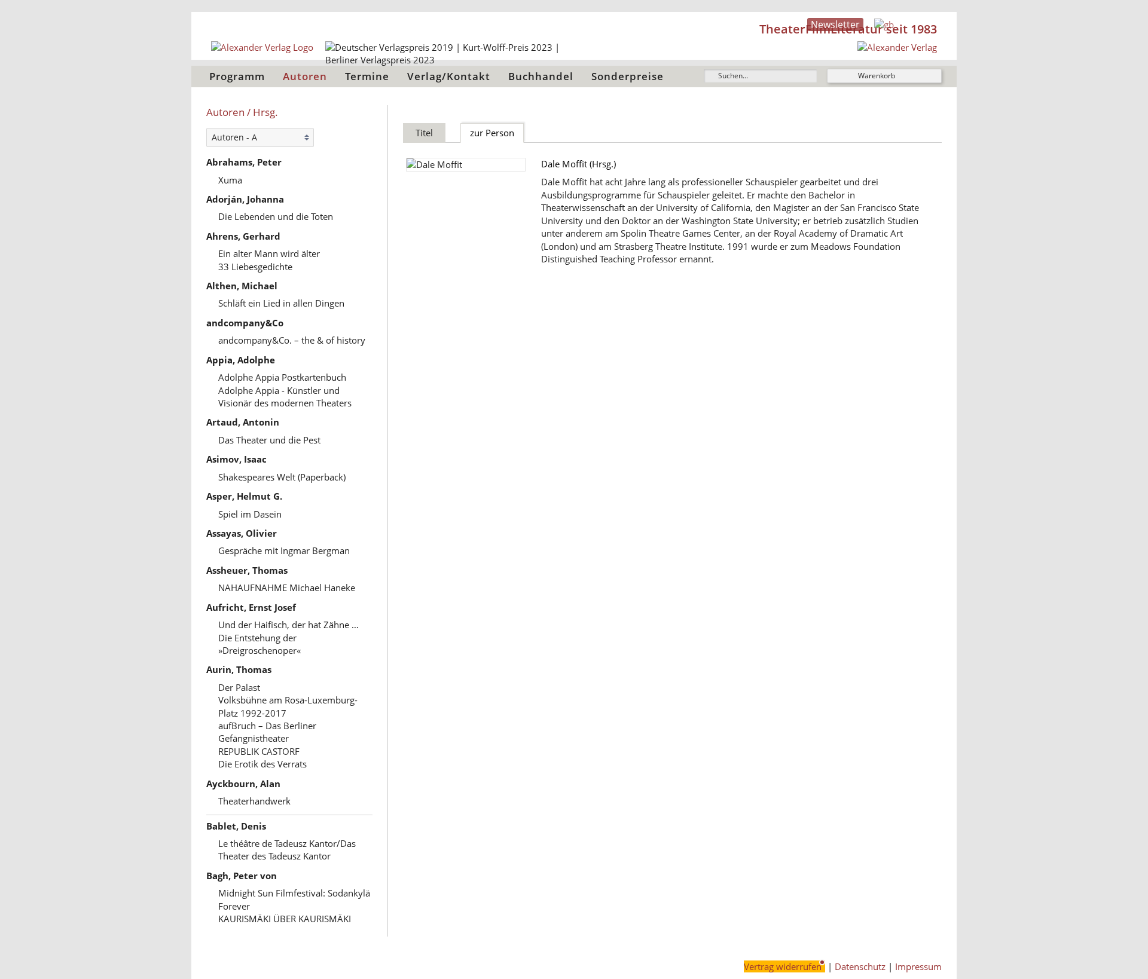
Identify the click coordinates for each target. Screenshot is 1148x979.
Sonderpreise (627, 76)
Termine (367, 76)
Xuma (230, 180)
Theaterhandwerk (254, 801)
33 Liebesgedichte (255, 267)
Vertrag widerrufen (783, 966)
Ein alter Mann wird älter (269, 253)
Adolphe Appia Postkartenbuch (282, 377)
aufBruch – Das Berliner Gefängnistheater (267, 732)
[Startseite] (897, 47)
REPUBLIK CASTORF (259, 751)
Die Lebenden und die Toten (275, 216)
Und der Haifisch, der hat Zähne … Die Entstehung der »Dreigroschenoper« (288, 637)
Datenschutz (860, 966)
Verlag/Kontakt (448, 76)
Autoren (305, 76)
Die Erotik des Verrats (262, 764)
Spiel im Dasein (250, 514)
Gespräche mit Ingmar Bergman (284, 550)
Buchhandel (540, 76)
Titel (424, 133)
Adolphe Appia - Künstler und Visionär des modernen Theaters (285, 396)
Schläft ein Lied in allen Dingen (281, 303)
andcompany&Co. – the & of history (291, 340)
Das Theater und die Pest (269, 440)
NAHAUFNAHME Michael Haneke (286, 587)
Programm (237, 76)
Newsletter (835, 24)
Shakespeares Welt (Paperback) (282, 477)
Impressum (918, 966)
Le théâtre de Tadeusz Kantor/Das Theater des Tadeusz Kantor (287, 849)
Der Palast (239, 687)
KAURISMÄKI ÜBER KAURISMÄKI (284, 919)
